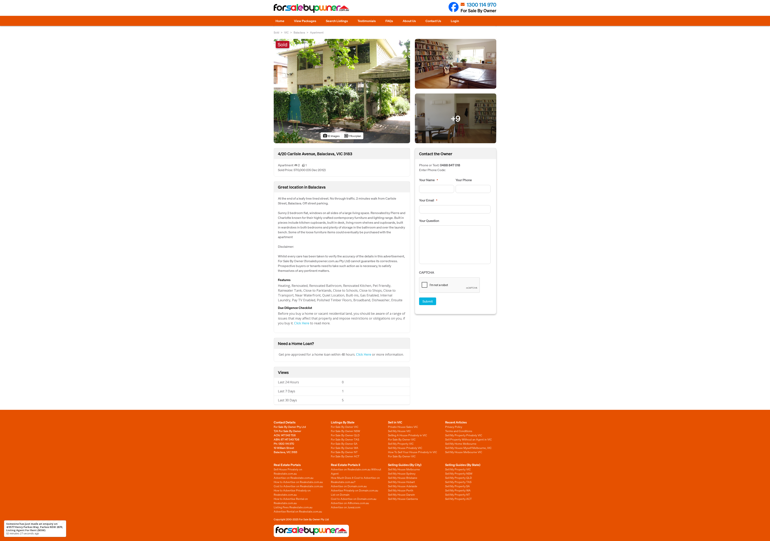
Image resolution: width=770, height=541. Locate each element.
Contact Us (433, 21)
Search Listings (337, 21)
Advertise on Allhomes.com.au (350, 503)
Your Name (428, 180)
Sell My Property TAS (458, 482)
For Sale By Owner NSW (345, 431)
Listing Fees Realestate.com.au (293, 507)
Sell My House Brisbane (402, 477)
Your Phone (464, 180)
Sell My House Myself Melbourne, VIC (468, 448)
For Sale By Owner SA (344, 443)
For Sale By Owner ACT (345, 456)
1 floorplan (352, 135)
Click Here (301, 323)
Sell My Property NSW (458, 473)
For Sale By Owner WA (344, 448)
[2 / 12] (455, 63)
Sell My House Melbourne (404, 469)
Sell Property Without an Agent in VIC (468, 439)
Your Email (428, 200)
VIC (286, 32)
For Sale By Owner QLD (345, 435)
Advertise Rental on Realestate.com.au (298, 511)
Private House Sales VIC (403, 426)
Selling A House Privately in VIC (407, 435)
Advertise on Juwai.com (345, 507)
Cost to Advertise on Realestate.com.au (298, 486)
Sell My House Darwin (401, 494)
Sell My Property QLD (458, 477)
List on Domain (340, 494)
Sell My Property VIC (400, 443)
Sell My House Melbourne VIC (463, 452)
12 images (331, 135)
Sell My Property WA (458, 490)
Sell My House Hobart (401, 482)
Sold (276, 32)
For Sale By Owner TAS (345, 439)
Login (455, 21)
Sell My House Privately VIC (405, 448)
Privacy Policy (453, 426)
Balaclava (299, 32)
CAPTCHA (426, 272)
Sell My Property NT (457, 494)
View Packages (305, 21)
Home (280, 21)
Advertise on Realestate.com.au (293, 477)
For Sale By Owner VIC (344, 426)
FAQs (389, 21)
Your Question (429, 221)
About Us (409, 21)
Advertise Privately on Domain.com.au (354, 490)
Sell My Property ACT (458, 498)
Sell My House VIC (399, 431)
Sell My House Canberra (403, 498)
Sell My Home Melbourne (460, 443)
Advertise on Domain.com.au (349, 486)
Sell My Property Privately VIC (463, 435)
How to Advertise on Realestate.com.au (298, 482)
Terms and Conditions (458, 431)
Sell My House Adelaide (402, 486)
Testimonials (367, 21)
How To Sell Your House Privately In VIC (412, 452)
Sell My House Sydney (401, 473)
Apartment (317, 32)
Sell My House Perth (400, 490)
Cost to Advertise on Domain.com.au (353, 498)
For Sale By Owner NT (344, 452)
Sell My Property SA (457, 486)
